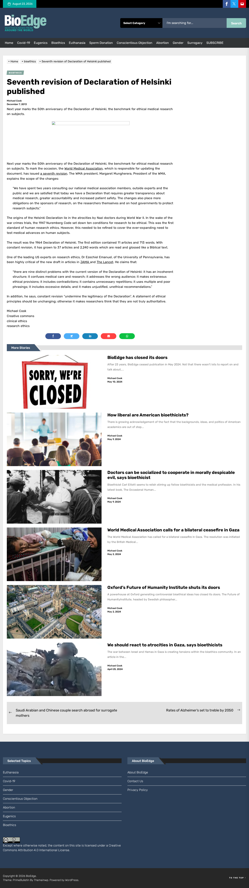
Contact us (135, 781)
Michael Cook (14, 100)
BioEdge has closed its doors (137, 357)
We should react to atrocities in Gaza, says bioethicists (165, 645)
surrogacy (195, 43)
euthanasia (77, 43)
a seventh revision (53, 173)
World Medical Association (83, 168)
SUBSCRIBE (215, 43)
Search (236, 23)
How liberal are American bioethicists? (148, 415)
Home (9, 43)
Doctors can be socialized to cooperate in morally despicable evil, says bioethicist (171, 475)
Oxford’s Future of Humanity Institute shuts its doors (164, 587)
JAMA (85, 262)
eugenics (40, 43)
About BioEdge (137, 772)
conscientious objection (134, 43)
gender (178, 43)
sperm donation (101, 43)
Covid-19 (23, 43)
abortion (162, 43)
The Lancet (105, 262)
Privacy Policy (137, 790)
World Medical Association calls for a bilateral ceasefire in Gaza (173, 530)
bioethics (58, 43)
